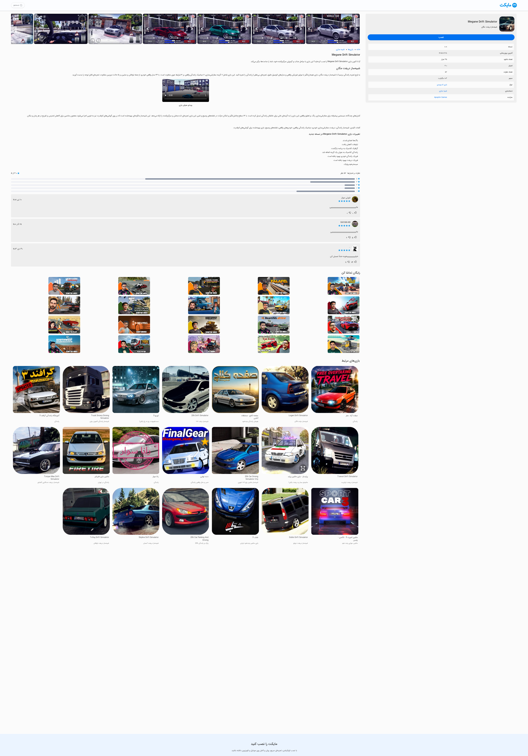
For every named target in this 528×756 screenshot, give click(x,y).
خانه (358, 49)
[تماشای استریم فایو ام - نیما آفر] (64, 306)
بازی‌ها (350, 49)
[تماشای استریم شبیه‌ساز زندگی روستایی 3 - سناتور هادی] (64, 345)
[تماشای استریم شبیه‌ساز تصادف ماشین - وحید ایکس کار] (274, 345)
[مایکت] (508, 7)
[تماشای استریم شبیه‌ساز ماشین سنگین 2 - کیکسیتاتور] (343, 345)
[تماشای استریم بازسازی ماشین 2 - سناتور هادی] (274, 325)
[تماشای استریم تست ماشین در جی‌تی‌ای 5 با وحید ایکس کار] (343, 325)
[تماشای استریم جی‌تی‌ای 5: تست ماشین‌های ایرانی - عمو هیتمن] (204, 345)
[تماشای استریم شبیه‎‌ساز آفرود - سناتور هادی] (343, 286)
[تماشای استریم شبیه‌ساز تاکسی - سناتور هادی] (274, 306)
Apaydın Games (440, 97)
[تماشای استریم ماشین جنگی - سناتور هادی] (204, 325)
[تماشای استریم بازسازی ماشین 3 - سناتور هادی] (134, 286)
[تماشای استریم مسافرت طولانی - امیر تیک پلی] (64, 325)
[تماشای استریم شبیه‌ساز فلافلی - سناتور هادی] (274, 286)
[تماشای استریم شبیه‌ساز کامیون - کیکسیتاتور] (134, 345)
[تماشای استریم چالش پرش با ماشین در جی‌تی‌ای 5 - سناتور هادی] (134, 306)
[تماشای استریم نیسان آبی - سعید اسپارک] (204, 306)
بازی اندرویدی (442, 84)
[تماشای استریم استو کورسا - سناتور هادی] (343, 306)
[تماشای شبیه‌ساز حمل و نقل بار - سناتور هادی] (64, 286)
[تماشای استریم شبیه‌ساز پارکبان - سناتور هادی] (204, 286)
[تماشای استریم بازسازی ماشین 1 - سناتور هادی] (134, 325)
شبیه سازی (443, 91)
